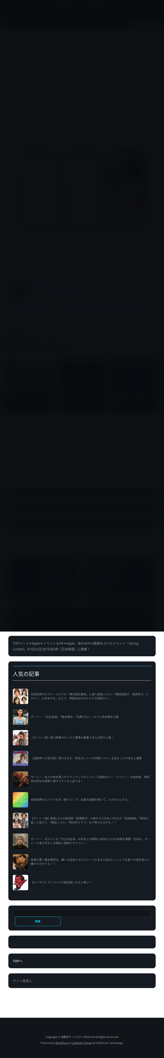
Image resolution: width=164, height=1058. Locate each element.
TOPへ (17, 961)
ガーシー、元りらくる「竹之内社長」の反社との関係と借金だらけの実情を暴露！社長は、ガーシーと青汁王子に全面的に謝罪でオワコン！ (90, 841)
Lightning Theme (82, 1043)
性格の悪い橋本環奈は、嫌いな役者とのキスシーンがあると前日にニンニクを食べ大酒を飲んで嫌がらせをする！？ (90, 862)
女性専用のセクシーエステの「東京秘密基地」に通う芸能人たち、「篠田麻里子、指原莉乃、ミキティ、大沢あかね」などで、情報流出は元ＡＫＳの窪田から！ (90, 696)
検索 (37, 921)
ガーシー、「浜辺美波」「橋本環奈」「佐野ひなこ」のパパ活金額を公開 (75, 717)
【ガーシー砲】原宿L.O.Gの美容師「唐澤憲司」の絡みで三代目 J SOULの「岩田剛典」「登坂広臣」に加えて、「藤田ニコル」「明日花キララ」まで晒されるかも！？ (89, 820)
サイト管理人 (22, 980)
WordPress (62, 1043)
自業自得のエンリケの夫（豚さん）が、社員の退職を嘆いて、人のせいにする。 (80, 799)
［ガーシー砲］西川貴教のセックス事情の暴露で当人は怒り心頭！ (72, 737)
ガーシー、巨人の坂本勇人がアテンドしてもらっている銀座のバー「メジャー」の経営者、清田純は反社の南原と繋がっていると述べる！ (90, 779)
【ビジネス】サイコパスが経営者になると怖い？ (61, 882)
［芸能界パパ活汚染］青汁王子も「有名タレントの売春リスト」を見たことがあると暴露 (86, 758)
